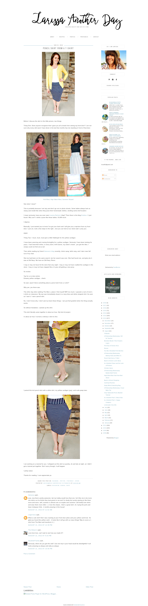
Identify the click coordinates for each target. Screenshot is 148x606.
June (106, 410)
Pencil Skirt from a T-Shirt (111, 358)
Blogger (116, 438)
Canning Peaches (109, 383)
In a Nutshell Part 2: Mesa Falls (113, 397)
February (107, 420)
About (52, 37)
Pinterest (70, 481)
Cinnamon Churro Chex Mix (116, 146)
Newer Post (28, 587)
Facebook (55, 481)
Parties (72, 37)
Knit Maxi (46, 199)
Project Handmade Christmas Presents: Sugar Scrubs (116, 114)
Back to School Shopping (111, 380)
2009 (105, 430)
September (108, 328)
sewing (62, 485)
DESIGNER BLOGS (79, 604)
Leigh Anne (32, 515)
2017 (105, 305)
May (106, 412)
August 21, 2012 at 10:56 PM (40, 548)
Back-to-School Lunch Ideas (112, 361)
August (107, 331)
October (107, 326)
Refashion (55, 485)
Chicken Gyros (108, 368)
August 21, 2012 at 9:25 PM (39, 535)
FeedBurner (116, 267)
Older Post (89, 587)
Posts (105, 175)
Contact (96, 37)
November (108, 323)
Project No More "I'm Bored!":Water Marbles (115, 135)
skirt (68, 485)
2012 (105, 318)
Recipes (62, 37)
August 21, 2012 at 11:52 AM (40, 510)
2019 (105, 303)
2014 (105, 313)
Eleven (106, 348)
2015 (105, 310)
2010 (105, 428)
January (107, 423)
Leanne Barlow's (55, 215)
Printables (84, 37)
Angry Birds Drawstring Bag (112, 385)
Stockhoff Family (34, 541)
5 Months (107, 333)
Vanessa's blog (49, 251)
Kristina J (84, 215)
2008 (105, 433)
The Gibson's (32, 530)
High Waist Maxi (56, 199)
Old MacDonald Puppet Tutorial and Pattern (115, 102)
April (106, 415)
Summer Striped (67, 199)
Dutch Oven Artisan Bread (116, 124)
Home (59, 587)
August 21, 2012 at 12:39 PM (40, 525)
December (108, 320)
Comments (106, 179)
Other (77, 481)
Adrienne (31, 495)
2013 (105, 315)
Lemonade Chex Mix (110, 405)
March (107, 417)
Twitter (62, 481)
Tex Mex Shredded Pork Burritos (113, 351)
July (106, 407)
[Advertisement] (58, 570)
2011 (105, 425)
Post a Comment (29, 553)
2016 (105, 308)
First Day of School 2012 (111, 345)
